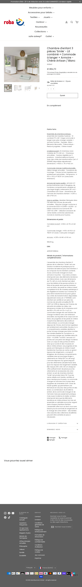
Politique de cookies (39, 551)
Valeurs (21, 549)
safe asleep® (35, 36)
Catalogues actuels (23, 519)
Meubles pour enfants (40, 7)
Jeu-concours (40, 555)
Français (29, 568)
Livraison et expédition (57, 423)
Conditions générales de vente (39, 525)
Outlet (49, 36)
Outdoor (40, 22)
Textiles (34, 17)
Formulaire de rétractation (39, 536)
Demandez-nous (53, 429)
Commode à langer (54, 231)
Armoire (50, 237)
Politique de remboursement (40, 531)
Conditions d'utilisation (39, 546)
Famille (21, 552)
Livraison (38, 520)
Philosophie (23, 546)
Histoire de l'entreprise (23, 537)
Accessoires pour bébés (40, 12)
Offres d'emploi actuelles (24, 542)
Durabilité (22, 556)
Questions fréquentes (23, 524)
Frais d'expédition (61, 72)
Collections (40, 31)
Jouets (47, 17)
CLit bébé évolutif (53, 224)
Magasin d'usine (24, 533)
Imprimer (38, 558)
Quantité (50, 85)
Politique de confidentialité (40, 541)
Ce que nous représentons (24, 529)
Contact (38, 517)
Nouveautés (41, 26)
